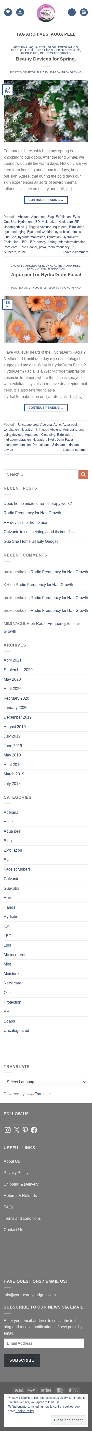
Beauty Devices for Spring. (46, 58)
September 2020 (18, 670)
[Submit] (83, 474)
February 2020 (16, 698)
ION (7, 926)
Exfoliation (68, 47)
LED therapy (37, 242)
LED (57, 50)
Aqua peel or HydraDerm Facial (46, 274)
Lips (7, 945)
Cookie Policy (24, 1411)
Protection (12, 1002)
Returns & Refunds (20, 1195)
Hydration (44, 50)
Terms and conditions (22, 1218)
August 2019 (15, 727)
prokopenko (71, 72)
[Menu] (72, 12)
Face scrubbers (17, 869)
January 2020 (15, 708)
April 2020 (13, 689)
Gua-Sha (27, 50)
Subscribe (21, 1360)
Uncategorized (58, 53)
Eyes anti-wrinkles (40, 232)
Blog (52, 47)
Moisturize (71, 50)
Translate (43, 1094)
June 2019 (13, 746)
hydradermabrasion (31, 237)
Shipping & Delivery (21, 1184)
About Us (12, 1161)
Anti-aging (70, 429)
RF (42, 53)
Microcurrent (14, 955)
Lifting (52, 242)
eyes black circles (68, 232)
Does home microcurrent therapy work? (38, 503)
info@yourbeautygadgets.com (30, 1295)
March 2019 (14, 774)
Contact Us (13, 1230)
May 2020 (12, 679)
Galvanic (11, 879)
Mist (7, 964)
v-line (22, 252)
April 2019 (13, 765)
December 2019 (18, 717)
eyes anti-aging (14, 232)
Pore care (10, 247)
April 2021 (13, 660)
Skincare (10, 252)
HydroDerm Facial (61, 439)
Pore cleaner (28, 247)
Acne (58, 265)
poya (42, 247)
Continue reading (46, 200)
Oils (7, 993)
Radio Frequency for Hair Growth (32, 513)
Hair (7, 898)
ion (16, 242)
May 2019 (12, 755)
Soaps (9, 1021)
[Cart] (84, 12)
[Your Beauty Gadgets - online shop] (46, 12)
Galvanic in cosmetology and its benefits (39, 532)
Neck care (29, 53)
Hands (9, 907)
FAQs (8, 1207)
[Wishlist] (8, 12)
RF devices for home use (25, 522)
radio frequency (58, 247)
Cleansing (48, 435)
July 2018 (12, 784)
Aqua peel (37, 47)
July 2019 (12, 736)
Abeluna (20, 47)
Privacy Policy (16, 1173)
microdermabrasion (71, 242)
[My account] (20, 12)
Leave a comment (75, 252)
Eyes (14, 50)
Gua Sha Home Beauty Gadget (31, 541)
